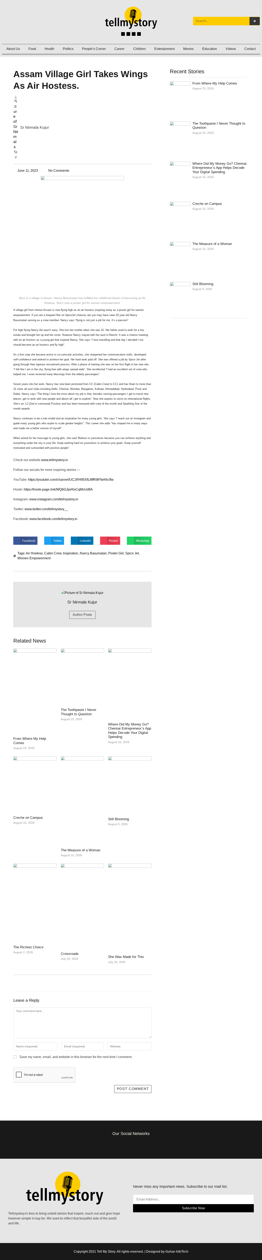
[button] (25, 541)
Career (119, 49)
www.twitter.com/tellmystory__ (47, 509)
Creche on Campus (28, 818)
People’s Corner (94, 49)
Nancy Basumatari (93, 553)
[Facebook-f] (112, 1144)
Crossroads (70, 954)
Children (139, 49)
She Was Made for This (126, 957)
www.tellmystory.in (54, 460)
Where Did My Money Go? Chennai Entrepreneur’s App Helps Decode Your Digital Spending (129, 730)
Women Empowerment (34, 558)
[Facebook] (123, 34)
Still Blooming (118, 819)
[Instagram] (128, 34)
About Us (13, 49)
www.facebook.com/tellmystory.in (54, 519)
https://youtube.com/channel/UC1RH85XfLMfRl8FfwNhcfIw (71, 479)
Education (209, 49)
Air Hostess (34, 553)
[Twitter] (134, 34)
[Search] (255, 21)
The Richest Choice (28, 947)
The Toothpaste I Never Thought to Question (78, 712)
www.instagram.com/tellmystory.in (54, 499)
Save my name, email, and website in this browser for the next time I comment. (75, 1057)
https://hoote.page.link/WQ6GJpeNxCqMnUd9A (59, 489)
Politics (68, 49)
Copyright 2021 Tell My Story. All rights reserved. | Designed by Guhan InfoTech (131, 1251)
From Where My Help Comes (214, 83)
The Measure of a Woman (80, 850)
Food (32, 49)
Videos (231, 49)
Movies (188, 49)
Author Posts (82, 614)
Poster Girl (116, 553)
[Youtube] (139, 34)
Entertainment (164, 49)
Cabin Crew (52, 553)
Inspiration (70, 553)
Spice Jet (132, 553)
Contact (250, 49)
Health (49, 49)
